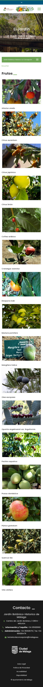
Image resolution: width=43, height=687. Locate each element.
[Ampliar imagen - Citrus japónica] (21, 156)
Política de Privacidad (21, 668)
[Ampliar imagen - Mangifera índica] (21, 348)
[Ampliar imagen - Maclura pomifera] (21, 316)
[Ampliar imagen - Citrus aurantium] (21, 124)
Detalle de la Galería (22, 38)
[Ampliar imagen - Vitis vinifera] (21, 573)
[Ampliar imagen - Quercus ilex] (21, 541)
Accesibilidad (22, 671)
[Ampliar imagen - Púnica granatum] (21, 509)
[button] (21, 2)
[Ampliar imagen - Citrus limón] (21, 188)
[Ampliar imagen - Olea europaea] (21, 380)
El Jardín (14, 36)
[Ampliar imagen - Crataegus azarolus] (21, 252)
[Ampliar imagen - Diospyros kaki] (21, 284)
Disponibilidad (21, 675)
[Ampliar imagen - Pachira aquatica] (21, 445)
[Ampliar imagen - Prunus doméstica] (21, 477)
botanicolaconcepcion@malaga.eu (22, 637)
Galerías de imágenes (27, 36)
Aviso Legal (21, 664)
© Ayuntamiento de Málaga (21, 680)
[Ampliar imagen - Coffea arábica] (21, 220)
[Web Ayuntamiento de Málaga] (21, 650)
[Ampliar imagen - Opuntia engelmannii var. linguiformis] (21, 412)
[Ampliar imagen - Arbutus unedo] (21, 91)
